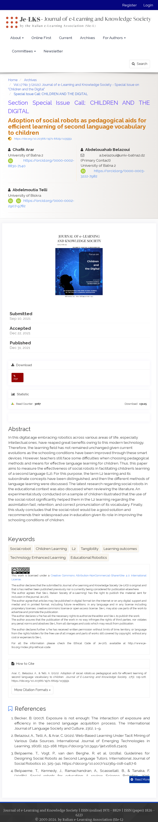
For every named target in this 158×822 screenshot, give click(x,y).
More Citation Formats (31, 690)
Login (148, 5)
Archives (87, 38)
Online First (41, 38)
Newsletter (53, 51)
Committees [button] (23, 51)
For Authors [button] (113, 38)
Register (129, 5)
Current (65, 38)
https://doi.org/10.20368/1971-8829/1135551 (43, 138)
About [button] (16, 38)
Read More (142, 779)
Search (141, 64)
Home (12, 80)
